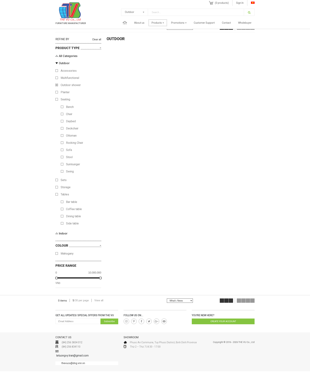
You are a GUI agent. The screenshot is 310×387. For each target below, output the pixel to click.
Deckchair (72, 128)
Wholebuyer (245, 22)
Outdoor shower (71, 85)
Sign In (240, 2)
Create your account (223, 321)
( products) (222, 2)
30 (76, 300)
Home (125, 22)
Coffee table (74, 209)
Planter (65, 92)
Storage (66, 187)
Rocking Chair (74, 142)
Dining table (73, 216)
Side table (72, 223)
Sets (64, 180)
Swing (70, 171)
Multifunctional (70, 78)
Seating (65, 99)
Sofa (69, 150)
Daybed (71, 121)
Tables (65, 194)
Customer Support (204, 22)
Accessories (69, 70)
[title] (126, 321)
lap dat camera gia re (252, 291)
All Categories (68, 56)
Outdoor (129, 12)
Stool (69, 157)
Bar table (71, 202)
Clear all (96, 39)
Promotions (177, 22)
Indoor (63, 233)
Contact (226, 22)
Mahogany (67, 253)
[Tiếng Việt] (253, 2)
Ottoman (71, 135)
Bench (70, 107)
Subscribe (109, 321)
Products (157, 22)
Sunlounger (73, 164)
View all (98, 300)
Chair (69, 114)
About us (139, 22)
